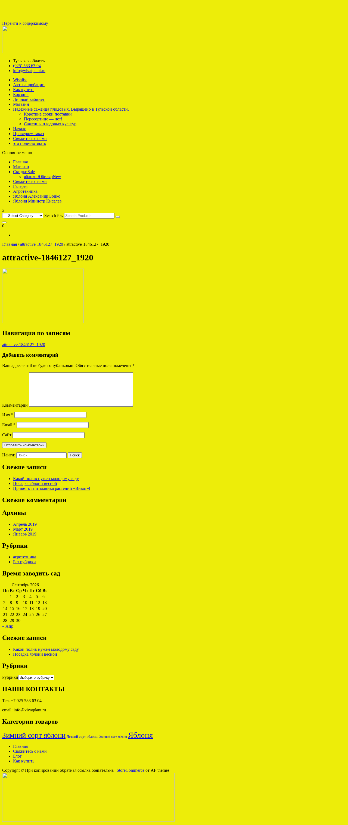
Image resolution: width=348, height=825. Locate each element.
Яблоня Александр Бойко (36, 196)
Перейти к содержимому (25, 23)
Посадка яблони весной (35, 483)
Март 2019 (23, 529)
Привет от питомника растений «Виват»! (51, 488)
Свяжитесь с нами (30, 181)
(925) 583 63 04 (27, 65)
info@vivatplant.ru (29, 70)
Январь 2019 (24, 534)
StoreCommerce (130, 770)
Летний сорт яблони (82, 736)
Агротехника (25, 191)
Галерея (20, 186)
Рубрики (10, 677)
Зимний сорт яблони (34, 735)
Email (8, 424)
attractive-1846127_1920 (41, 244)
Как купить (23, 761)
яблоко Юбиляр (42, 176)
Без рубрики (24, 561)
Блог (17, 756)
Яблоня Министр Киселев (37, 201)
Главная (20, 162)
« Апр (7, 626)
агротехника (24, 557)
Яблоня (140, 735)
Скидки (24, 171)
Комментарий (15, 405)
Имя (7, 414)
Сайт (6, 434)
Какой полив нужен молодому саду (46, 478)
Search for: (53, 215)
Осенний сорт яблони (113, 736)
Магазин (21, 166)
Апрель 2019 (25, 524)
